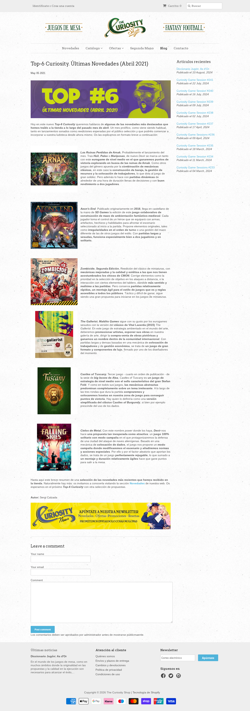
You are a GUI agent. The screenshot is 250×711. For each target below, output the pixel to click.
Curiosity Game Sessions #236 (196, 134)
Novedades (70, 48)
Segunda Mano (142, 48)
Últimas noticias (44, 650)
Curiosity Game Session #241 (195, 79)
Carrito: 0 (174, 5)
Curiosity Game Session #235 (195, 145)
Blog (163, 48)
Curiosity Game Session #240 (195, 90)
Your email (37, 567)
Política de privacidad (109, 669)
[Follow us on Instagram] (179, 676)
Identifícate (41, 5)
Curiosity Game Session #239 (195, 101)
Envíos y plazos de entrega (112, 660)
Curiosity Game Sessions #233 (196, 167)
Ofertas (115, 48)
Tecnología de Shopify (146, 692)
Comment (37, 580)
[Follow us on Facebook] (164, 676)
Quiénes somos (105, 656)
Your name (37, 553)
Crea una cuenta (63, 5)
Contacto (181, 48)
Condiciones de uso (108, 674)
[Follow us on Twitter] (171, 676)
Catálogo (93, 48)
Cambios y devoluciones (111, 665)
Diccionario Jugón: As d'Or (193, 68)
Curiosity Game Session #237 (195, 123)
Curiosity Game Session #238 (195, 112)
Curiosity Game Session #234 (195, 156)
